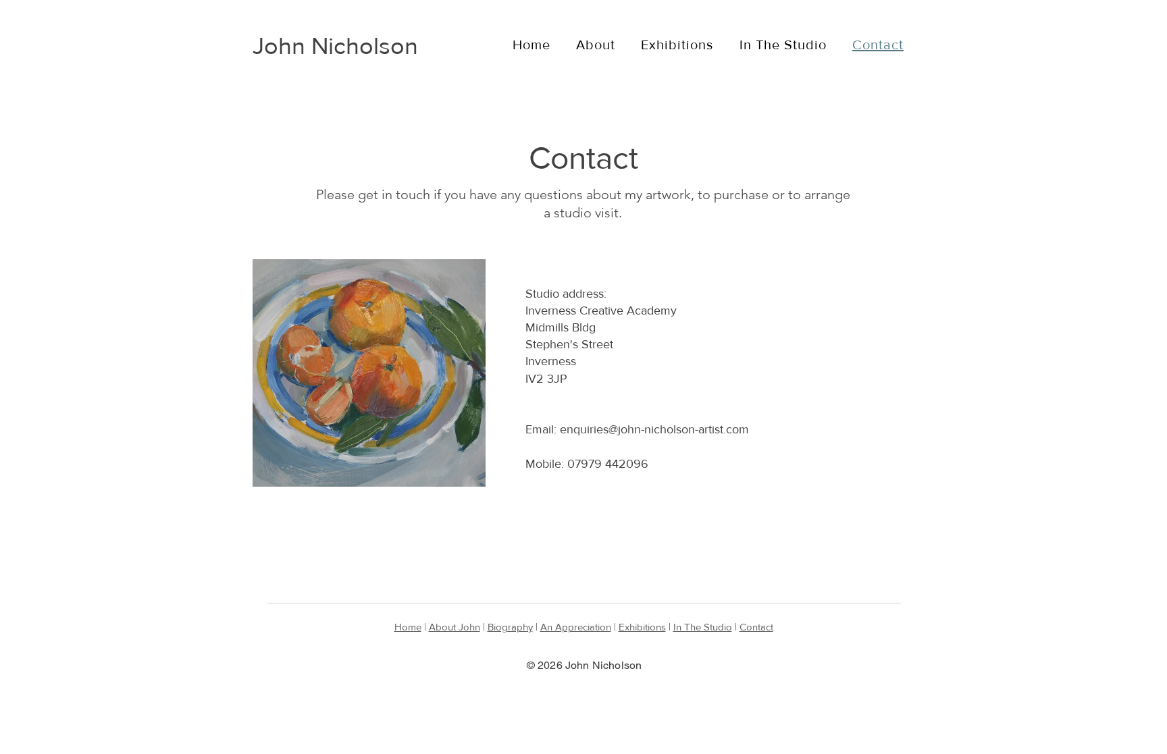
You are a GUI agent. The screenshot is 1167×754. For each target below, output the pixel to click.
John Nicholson (335, 45)
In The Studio (702, 626)
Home (407, 626)
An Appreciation (575, 626)
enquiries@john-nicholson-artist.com (654, 429)
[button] (595, 44)
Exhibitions (642, 626)
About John (454, 626)
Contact (756, 626)
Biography (510, 626)
